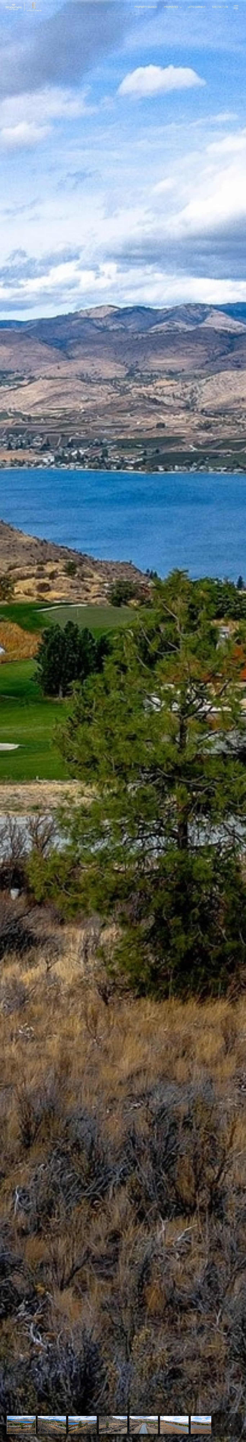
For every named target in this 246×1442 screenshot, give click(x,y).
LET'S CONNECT (196, 6)
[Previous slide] (221, 1425)
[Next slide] (230, 1425)
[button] (21, 1425)
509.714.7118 (220, 6)
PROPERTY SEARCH (146, 6)
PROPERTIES (171, 6)
